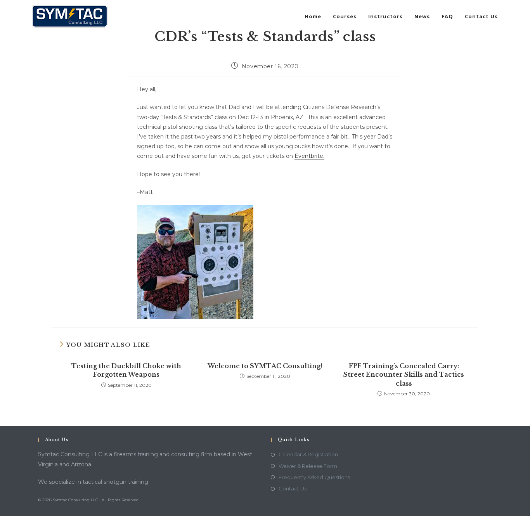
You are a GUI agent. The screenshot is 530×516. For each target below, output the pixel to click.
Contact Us (293, 488)
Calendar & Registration (308, 454)
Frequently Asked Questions (314, 477)
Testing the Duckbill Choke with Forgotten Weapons (126, 370)
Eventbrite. (309, 155)
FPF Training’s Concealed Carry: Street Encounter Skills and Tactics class (403, 374)
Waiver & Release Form (308, 466)
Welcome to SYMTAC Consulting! (265, 366)
